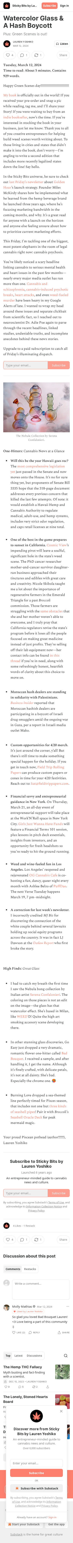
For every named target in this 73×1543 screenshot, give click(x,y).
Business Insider (22, 703)
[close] (61, 1411)
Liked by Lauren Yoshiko (30, 1311)
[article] (36, 1377)
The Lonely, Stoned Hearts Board (25, 1399)
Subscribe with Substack (39, 1488)
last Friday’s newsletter (26, 182)
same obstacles (51, 611)
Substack (16, 1534)
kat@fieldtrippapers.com (50, 783)
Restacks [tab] (30, 1269)
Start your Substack (26, 1524)
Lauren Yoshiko (23, 41)
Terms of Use (56, 1202)
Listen (64, 44)
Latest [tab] (18, 1355)
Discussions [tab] (34, 1355)
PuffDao (59, 886)
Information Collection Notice (44, 1206)
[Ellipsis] (67, 1306)
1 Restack (29, 1226)
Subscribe (49, 6)
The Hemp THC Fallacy (22, 1367)
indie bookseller (15, 117)
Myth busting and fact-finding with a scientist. (24, 1374)
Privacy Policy (49, 1506)
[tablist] (20, 1269)
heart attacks (24, 295)
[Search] (66, 1356)
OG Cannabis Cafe (43, 875)
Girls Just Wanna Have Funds (40, 824)
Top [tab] (8, 1355)
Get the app (56, 1524)
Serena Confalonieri (45, 994)
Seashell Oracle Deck (26, 1117)
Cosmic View (57, 545)
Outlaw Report (43, 943)
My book (9, 95)
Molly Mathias (22, 1306)
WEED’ (22, 1016)
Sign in (64, 6)
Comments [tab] (13, 1269)
